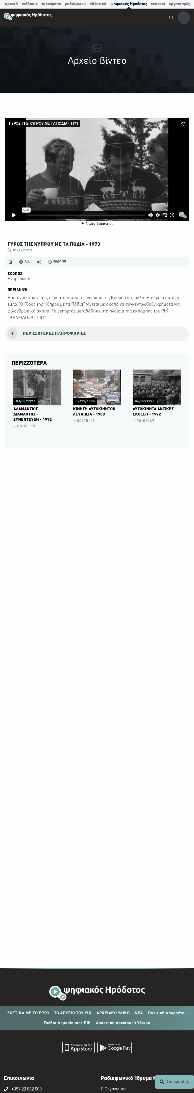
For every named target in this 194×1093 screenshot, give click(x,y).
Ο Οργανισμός (113, 1089)
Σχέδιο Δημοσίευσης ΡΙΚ (67, 1023)
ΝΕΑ (139, 1013)
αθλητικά (98, 4)
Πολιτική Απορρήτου (167, 1013)
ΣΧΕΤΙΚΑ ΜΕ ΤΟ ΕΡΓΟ (28, 1013)
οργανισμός (179, 4)
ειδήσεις (30, 4)
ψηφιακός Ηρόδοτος (128, 4)
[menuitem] (171, 18)
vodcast (158, 4)
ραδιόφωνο (75, 4)
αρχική (11, 4)
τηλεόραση (51, 4)
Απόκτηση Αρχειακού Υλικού (123, 1023)
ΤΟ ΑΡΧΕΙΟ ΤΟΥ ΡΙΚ (73, 1013)
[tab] (97, 334)
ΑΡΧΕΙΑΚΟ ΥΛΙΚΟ (113, 1013)
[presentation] (97, 334)
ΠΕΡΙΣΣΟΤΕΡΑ (29, 363)
